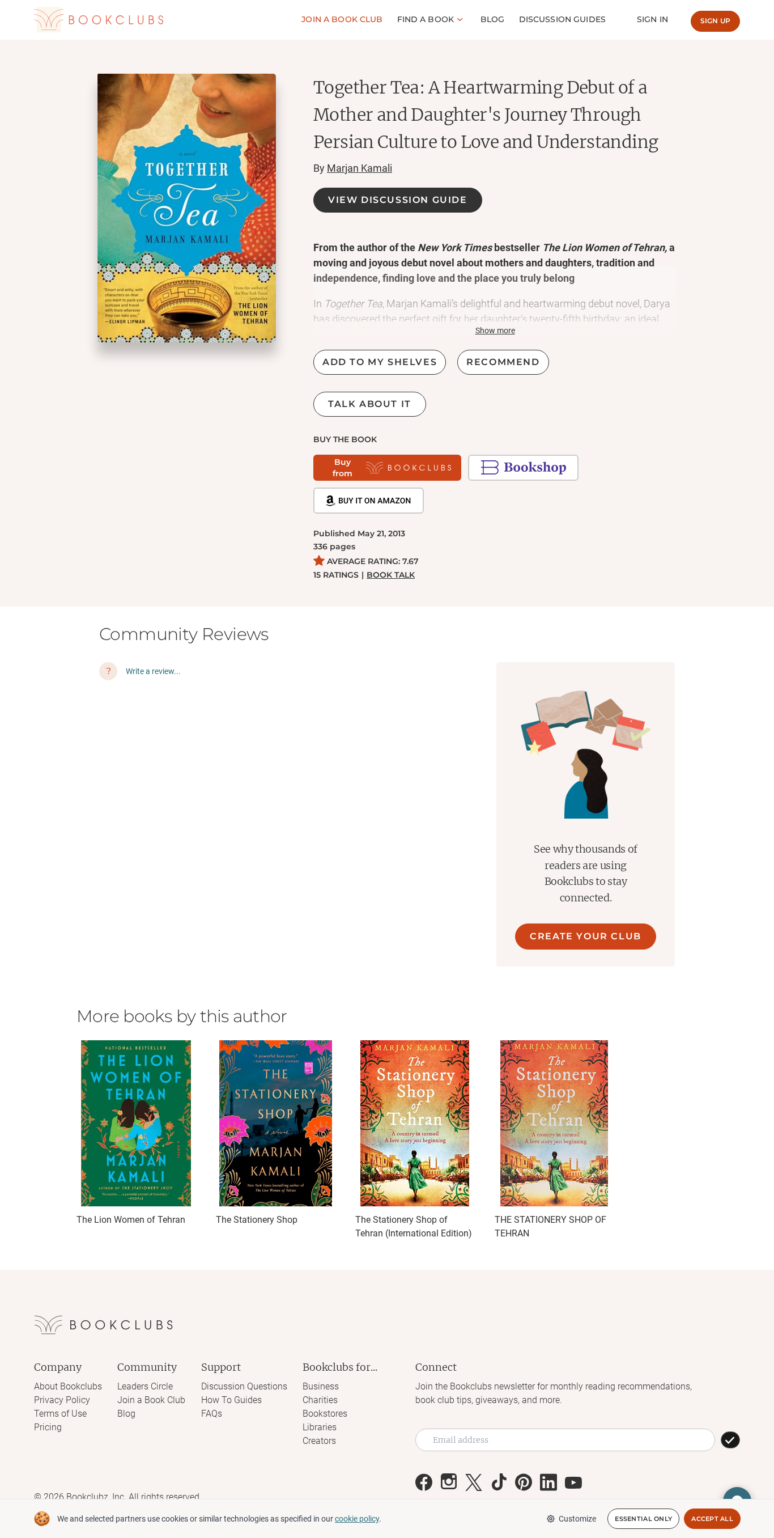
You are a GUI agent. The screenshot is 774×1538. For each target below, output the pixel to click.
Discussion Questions (244, 1386)
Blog (492, 19)
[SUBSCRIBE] (730, 1439)
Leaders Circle (145, 1386)
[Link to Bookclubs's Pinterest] (523, 1482)
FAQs (211, 1413)
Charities (320, 1400)
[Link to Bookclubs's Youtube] (573, 1482)
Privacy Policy (62, 1400)
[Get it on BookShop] (523, 468)
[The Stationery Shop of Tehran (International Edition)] (414, 1123)
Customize (577, 1518)
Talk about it (369, 404)
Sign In (652, 19)
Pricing (48, 1427)
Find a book (425, 19)
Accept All (712, 1519)
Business (321, 1386)
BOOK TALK (391, 575)
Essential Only (643, 1519)
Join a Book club (341, 19)
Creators (319, 1440)
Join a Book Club (151, 1400)
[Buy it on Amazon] (368, 501)
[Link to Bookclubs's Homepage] (98, 20)
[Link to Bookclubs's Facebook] (423, 1482)
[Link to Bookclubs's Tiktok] (498, 1482)
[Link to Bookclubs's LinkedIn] (548, 1482)
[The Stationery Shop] (275, 1123)
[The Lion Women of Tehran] (136, 1123)
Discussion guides (562, 19)
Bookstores (325, 1413)
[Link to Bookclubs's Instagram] (448, 1482)
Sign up (715, 20)
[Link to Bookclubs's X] (473, 1482)
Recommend (502, 362)
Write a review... (153, 671)
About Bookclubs (68, 1386)
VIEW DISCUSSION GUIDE (397, 199)
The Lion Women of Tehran (130, 1219)
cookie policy (357, 1518)
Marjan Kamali (359, 168)
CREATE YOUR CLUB (585, 936)
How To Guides (231, 1400)
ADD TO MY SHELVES (379, 362)
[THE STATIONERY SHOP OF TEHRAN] (554, 1123)
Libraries (320, 1427)
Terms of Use (60, 1413)
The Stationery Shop (256, 1219)
